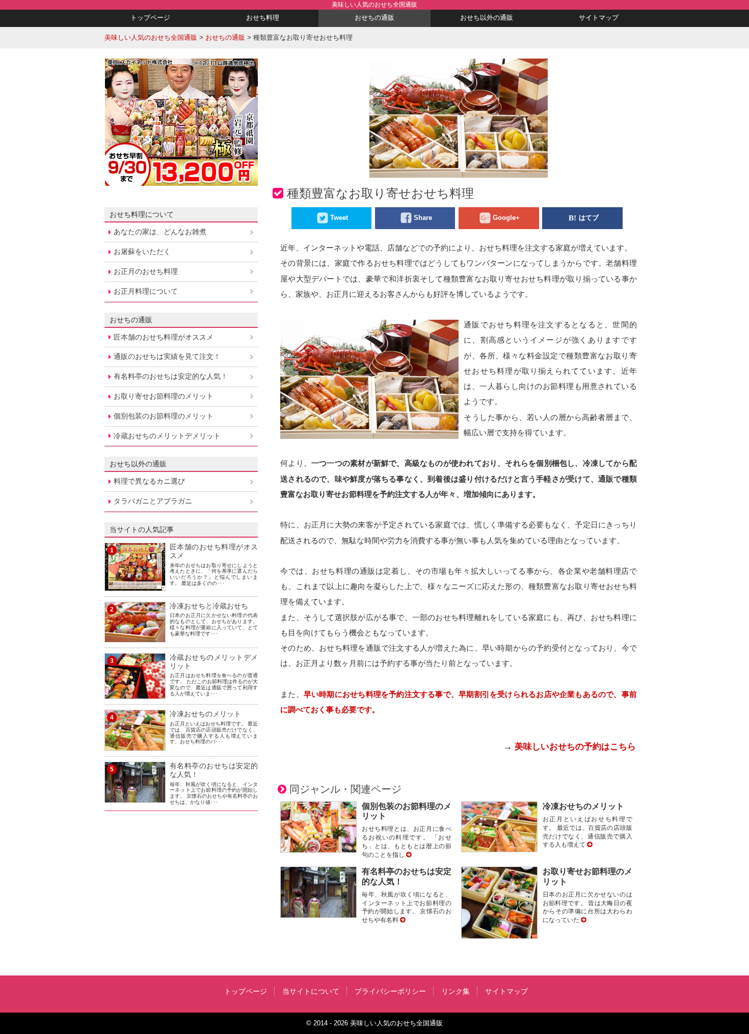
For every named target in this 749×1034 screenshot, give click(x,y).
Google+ (506, 217)
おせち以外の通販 (486, 17)
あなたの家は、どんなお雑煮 (160, 232)
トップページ (150, 17)
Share (423, 217)
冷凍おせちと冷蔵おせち (209, 606)
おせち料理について (142, 214)
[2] (135, 636)
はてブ (589, 217)
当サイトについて (310, 991)
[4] (135, 745)
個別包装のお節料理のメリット (163, 416)
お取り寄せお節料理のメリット (163, 396)
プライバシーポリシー (390, 991)
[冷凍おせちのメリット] (589, 844)
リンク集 (455, 991)
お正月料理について (146, 291)
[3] (135, 693)
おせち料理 (262, 17)
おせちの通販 (374, 17)
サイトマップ (599, 17)
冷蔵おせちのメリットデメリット (167, 436)
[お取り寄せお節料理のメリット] (583, 920)
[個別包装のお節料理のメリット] (408, 854)
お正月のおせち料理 (146, 271)
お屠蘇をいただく (142, 251)
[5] (135, 796)
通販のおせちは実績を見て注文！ (167, 356)
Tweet (339, 217)
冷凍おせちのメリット (583, 806)
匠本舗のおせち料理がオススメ (163, 337)
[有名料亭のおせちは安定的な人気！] (402, 920)
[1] (135, 584)
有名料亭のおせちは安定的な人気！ (171, 376)
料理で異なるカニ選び (149, 481)
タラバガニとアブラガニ (153, 501)
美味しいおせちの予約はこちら (575, 746)
